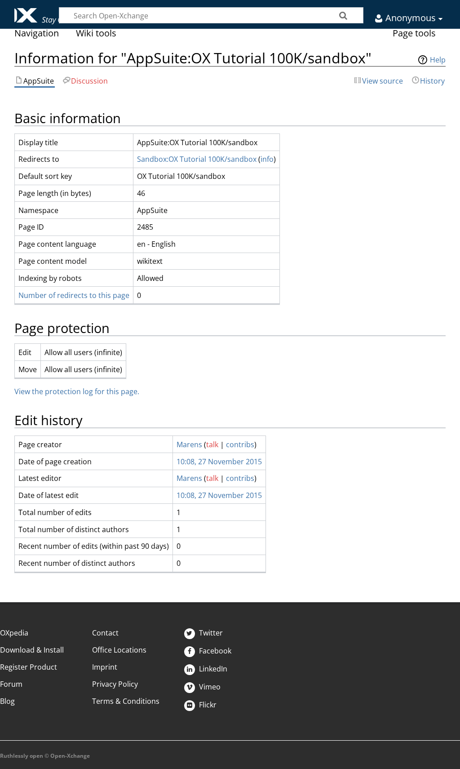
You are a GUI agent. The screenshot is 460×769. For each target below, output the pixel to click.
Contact (105, 633)
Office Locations (119, 650)
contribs (240, 444)
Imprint (104, 667)
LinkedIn (212, 669)
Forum (11, 684)
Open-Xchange (34, 12)
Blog (7, 701)
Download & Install (32, 650)
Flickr (207, 705)
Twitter (210, 633)
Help (438, 59)
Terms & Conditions (125, 701)
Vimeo (209, 687)
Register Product (28, 667)
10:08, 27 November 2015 (219, 462)
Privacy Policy (115, 684)
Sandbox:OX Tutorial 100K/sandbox (197, 159)
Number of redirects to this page (73, 295)
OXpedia (14, 633)
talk (212, 444)
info (267, 159)
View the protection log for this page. (76, 391)
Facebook (214, 651)
